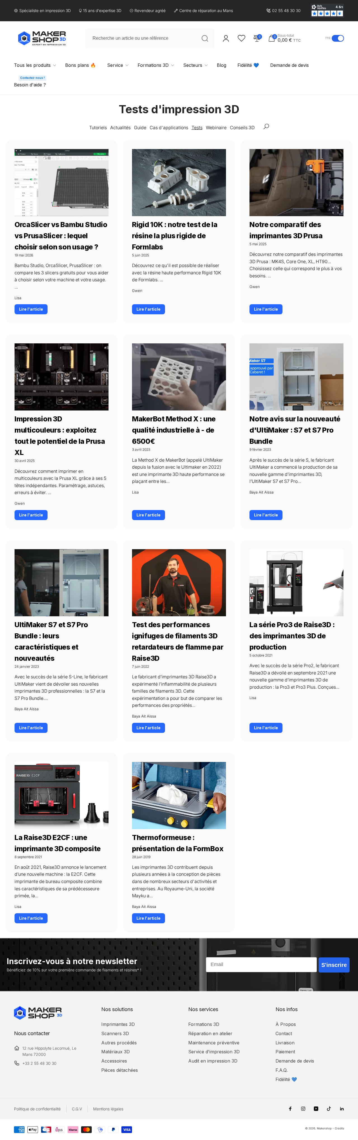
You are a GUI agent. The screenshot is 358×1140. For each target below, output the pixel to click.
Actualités (120, 127)
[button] (295, 38)
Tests (197, 127)
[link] (283, 11)
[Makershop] (38, 1018)
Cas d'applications (169, 127)
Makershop (324, 1128)
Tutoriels (98, 127)
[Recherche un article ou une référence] (204, 38)
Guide (140, 127)
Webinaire (216, 127)
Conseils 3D (242, 127)
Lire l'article (31, 309)
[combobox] (150, 38)
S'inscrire (334, 965)
